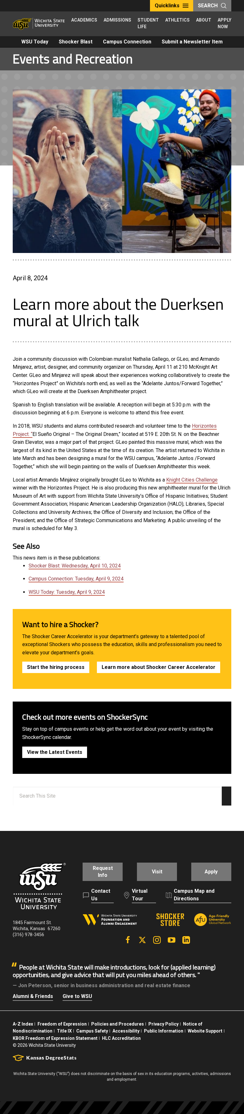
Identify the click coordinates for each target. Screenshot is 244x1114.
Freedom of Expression (62, 1024)
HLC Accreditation (121, 1038)
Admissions (117, 20)
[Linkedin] (186, 940)
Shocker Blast (75, 42)
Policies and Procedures (117, 1024)
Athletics (177, 20)
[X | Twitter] (142, 940)
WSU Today (34, 42)
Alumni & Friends (33, 996)
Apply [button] (211, 872)
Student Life (148, 23)
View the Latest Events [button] (54, 752)
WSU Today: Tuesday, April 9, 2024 (67, 592)
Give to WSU (77, 996)
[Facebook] (128, 940)
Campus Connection (127, 42)
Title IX (64, 1030)
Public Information (163, 1030)
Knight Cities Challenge (192, 480)
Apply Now (224, 23)
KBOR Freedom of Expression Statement (55, 1038)
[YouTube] (171, 940)
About (203, 20)
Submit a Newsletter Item (192, 42)
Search (208, 6)
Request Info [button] (103, 871)
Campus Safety (92, 1030)
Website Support (205, 1030)
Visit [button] (157, 872)
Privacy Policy (163, 1024)
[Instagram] (157, 940)
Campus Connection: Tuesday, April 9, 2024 (76, 579)
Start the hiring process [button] (56, 667)
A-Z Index (23, 1024)
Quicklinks (167, 6)
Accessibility (125, 1030)
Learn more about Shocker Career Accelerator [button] (158, 667)
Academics (84, 20)
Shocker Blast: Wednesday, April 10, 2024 (75, 566)
